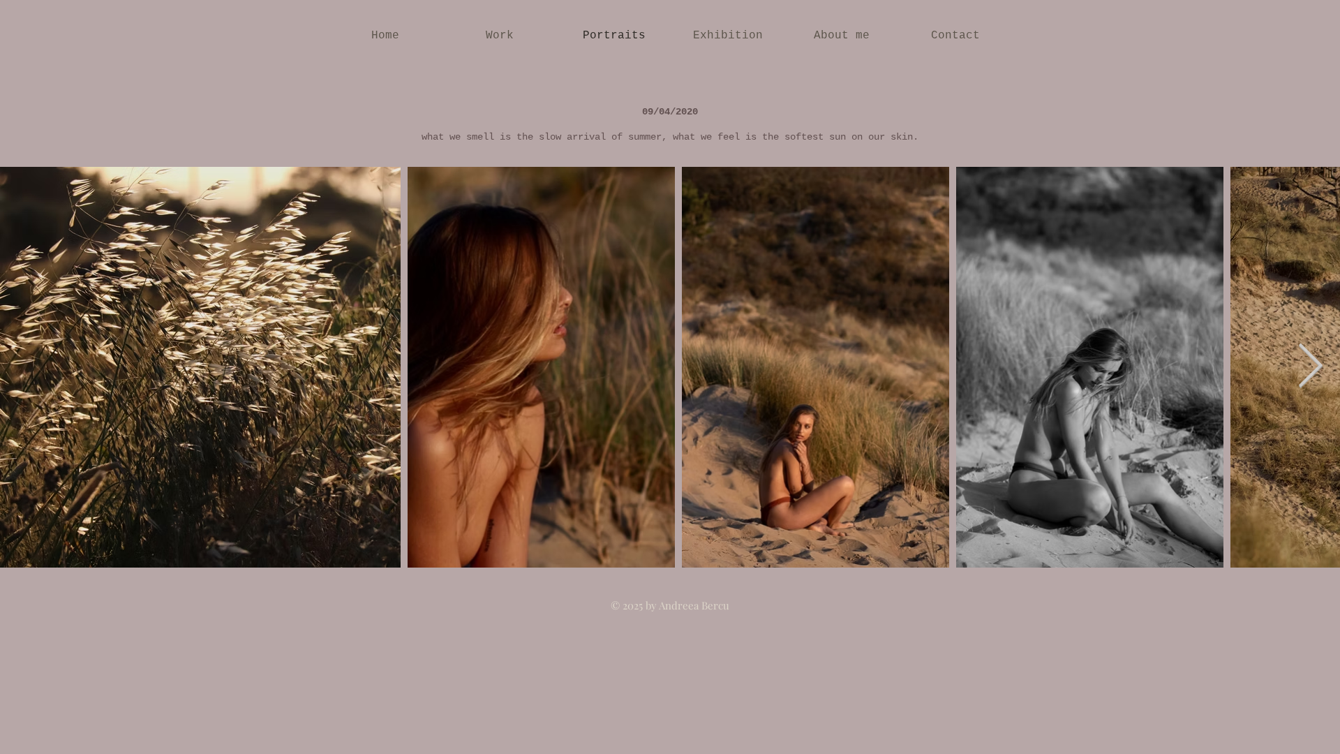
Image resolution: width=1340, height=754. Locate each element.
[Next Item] (1310, 367)
